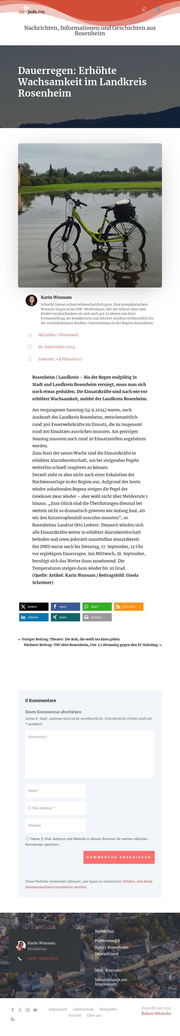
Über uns (94, 1015)
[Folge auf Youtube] (35, 1010)
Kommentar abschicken (119, 857)
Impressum (105, 984)
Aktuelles (47, 334)
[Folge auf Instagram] (27, 1010)
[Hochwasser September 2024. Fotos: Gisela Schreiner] (90, 286)
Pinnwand (68, 334)
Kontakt (74, 1015)
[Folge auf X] (20, 1010)
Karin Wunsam (56, 297)
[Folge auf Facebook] (12, 1010)
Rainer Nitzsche (156, 1013)
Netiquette (108, 1009)
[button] (34, 607)
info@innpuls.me (111, 979)
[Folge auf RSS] (12, 1019)
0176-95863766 (43, 958)
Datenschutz (83, 1009)
